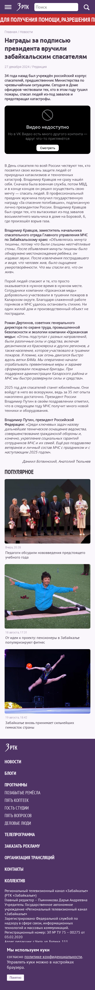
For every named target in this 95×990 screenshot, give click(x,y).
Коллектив (15, 881)
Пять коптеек (17, 800)
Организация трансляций (29, 858)
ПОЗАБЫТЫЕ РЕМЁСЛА (22, 792)
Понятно (15, 977)
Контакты (14, 869)
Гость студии (17, 808)
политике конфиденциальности (53, 956)
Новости (26, 32)
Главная (11, 32)
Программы (16, 785)
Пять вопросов (18, 815)
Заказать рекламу (22, 846)
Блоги (10, 773)
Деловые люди (18, 823)
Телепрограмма (20, 834)
